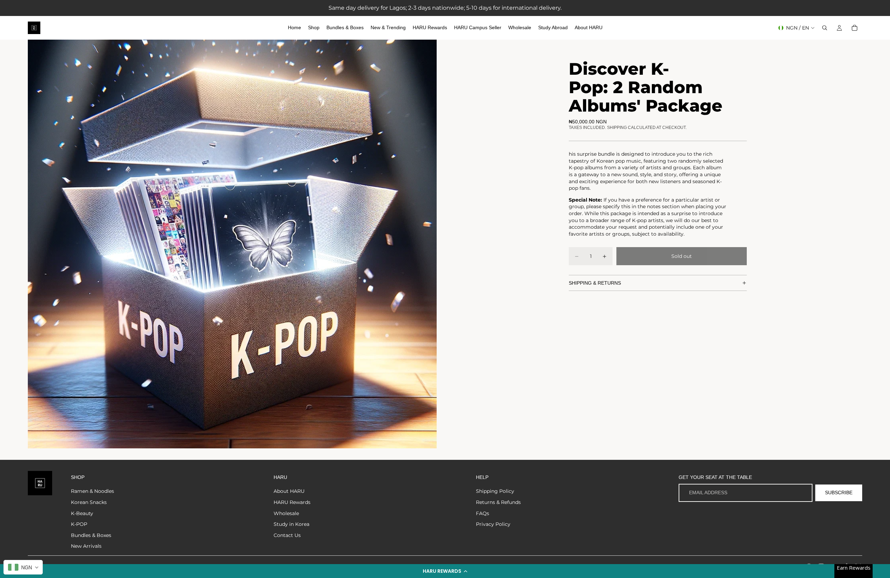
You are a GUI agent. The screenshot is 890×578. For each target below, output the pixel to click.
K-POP (79, 524)
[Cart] (854, 27)
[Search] (824, 27)
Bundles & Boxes (91, 535)
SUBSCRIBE (838, 492)
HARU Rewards (292, 502)
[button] (445, 571)
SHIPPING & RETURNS (595, 283)
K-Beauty (82, 513)
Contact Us (287, 535)
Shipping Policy (495, 491)
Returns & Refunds (498, 502)
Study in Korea (291, 524)
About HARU (289, 491)
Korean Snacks (89, 502)
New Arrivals (86, 546)
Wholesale (286, 513)
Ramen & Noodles (92, 491)
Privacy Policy (493, 524)
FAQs (482, 513)
